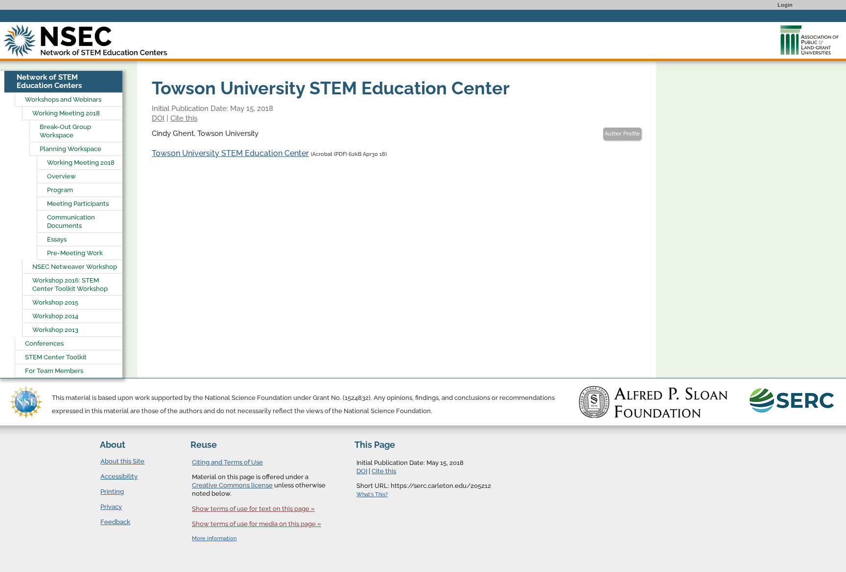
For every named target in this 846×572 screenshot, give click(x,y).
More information (214, 538)
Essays (57, 239)
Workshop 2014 (55, 316)
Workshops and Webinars (63, 99)
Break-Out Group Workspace (65, 131)
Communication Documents (71, 221)
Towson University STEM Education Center (230, 153)
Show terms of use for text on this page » (253, 508)
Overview (61, 176)
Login (785, 5)
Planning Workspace (70, 149)
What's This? (372, 494)
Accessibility (119, 476)
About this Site (122, 461)
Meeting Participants (78, 203)
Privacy (111, 506)
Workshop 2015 (55, 302)
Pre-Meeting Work (75, 253)
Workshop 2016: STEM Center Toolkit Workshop (70, 284)
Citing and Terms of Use (227, 462)
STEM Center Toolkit (56, 357)
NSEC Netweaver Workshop (74, 266)
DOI (158, 118)
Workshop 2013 (55, 329)
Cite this (183, 118)
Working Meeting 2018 (66, 113)
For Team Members (54, 370)
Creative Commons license (232, 485)
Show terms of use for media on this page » (256, 524)
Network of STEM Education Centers (49, 81)
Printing (112, 491)
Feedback (115, 522)
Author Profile (622, 134)
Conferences (44, 343)
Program (60, 190)
